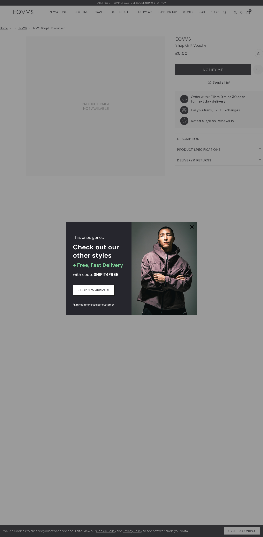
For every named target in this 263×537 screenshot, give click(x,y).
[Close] (192, 227)
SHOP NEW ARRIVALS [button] (93, 290)
